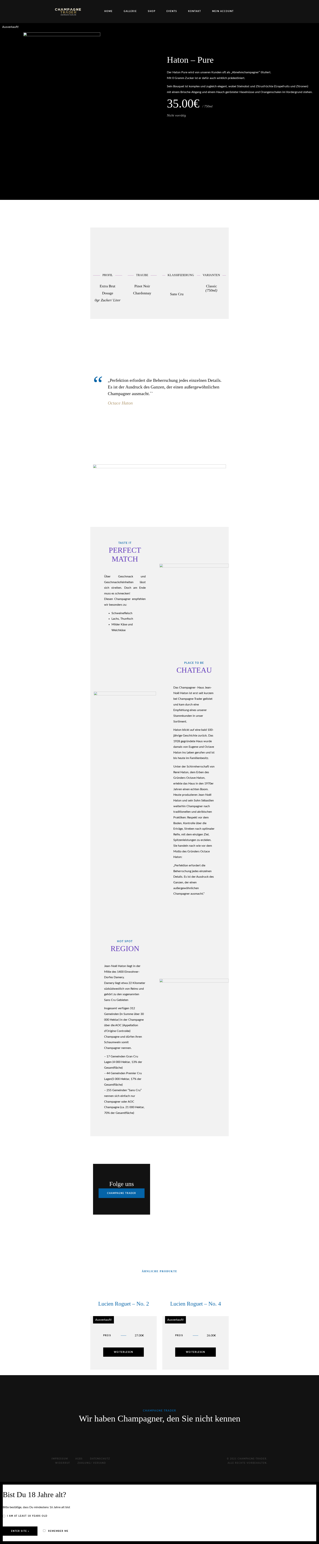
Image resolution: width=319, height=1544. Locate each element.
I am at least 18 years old (27, 1516)
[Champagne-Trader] (68, 11)
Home (108, 11)
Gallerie (130, 11)
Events (172, 11)
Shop (151, 11)
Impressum (60, 1459)
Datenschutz (100, 1459)
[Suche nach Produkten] (262, 11)
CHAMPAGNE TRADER (121, 1193)
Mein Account (223, 11)
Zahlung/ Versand (92, 1463)
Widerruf (62, 1463)
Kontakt (194, 11)
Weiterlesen (123, 1352)
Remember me (57, 1531)
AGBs (79, 1459)
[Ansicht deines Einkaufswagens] (254, 11)
